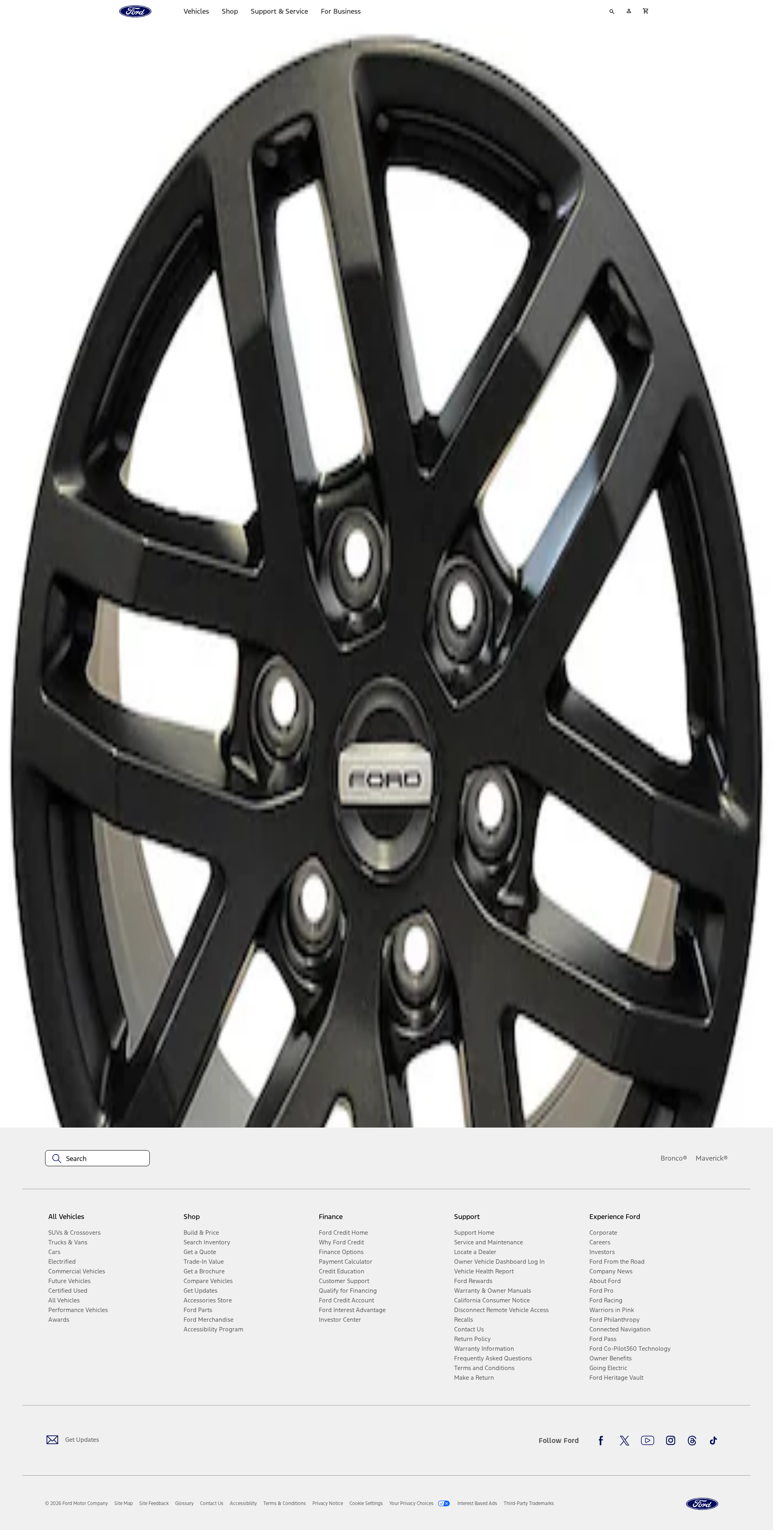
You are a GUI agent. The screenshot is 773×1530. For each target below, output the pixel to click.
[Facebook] (603, 1440)
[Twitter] (624, 1440)
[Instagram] (671, 1440)
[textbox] (97, 1159)
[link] (123, 1503)
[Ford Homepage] (702, 1504)
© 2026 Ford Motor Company (76, 1503)
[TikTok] (713, 1440)
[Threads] (692, 1440)
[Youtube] (647, 1440)
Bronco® (674, 1158)
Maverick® (712, 1158)
